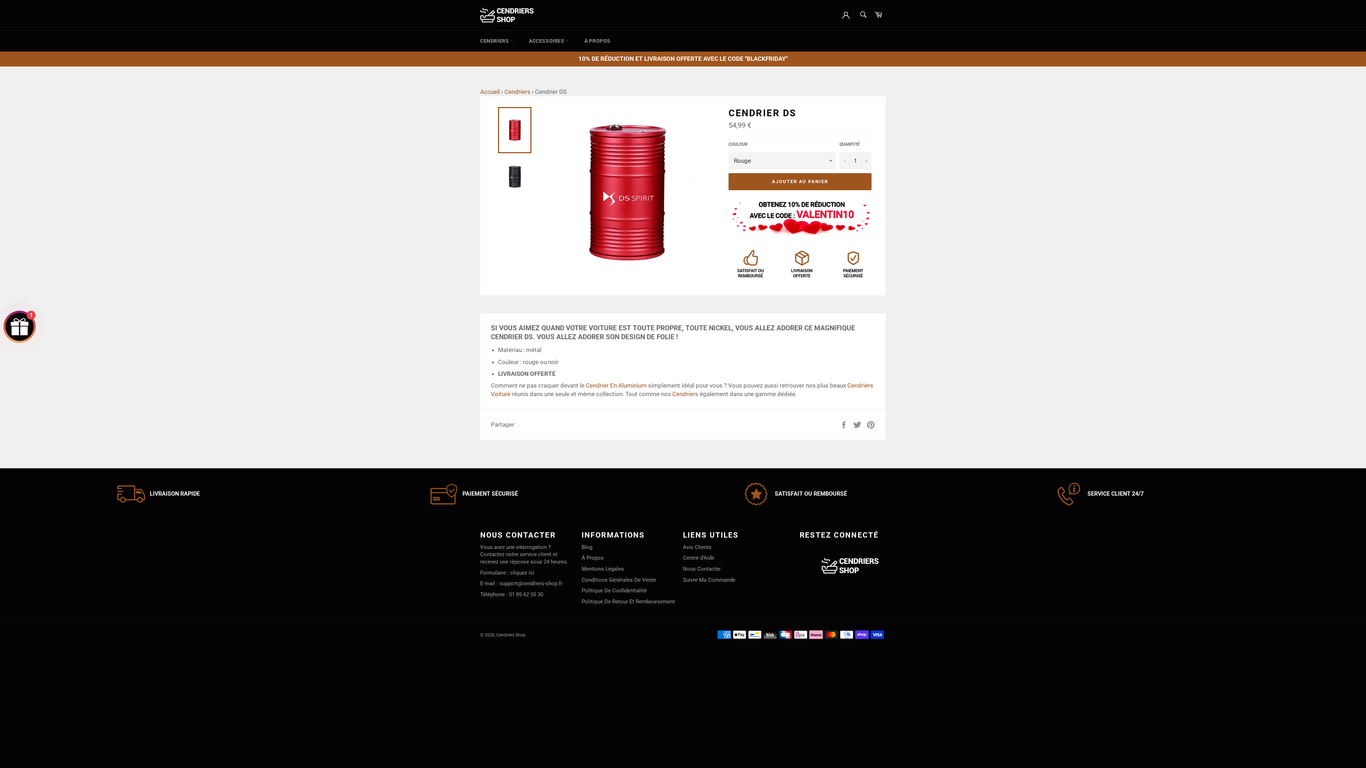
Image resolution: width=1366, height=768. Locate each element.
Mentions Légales (603, 569)
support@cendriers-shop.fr (530, 583)
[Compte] (845, 14)
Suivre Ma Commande (709, 580)
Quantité (850, 144)
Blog (587, 547)
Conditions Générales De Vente (619, 580)
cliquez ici (522, 573)
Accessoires (547, 41)
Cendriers (495, 41)
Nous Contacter (702, 569)
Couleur (738, 144)
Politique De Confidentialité (614, 590)
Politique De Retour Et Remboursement (628, 601)
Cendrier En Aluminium (616, 385)
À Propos (597, 41)
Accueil (490, 91)
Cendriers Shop (510, 635)
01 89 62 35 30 (526, 594)
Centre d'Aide (698, 558)
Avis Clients (697, 547)
